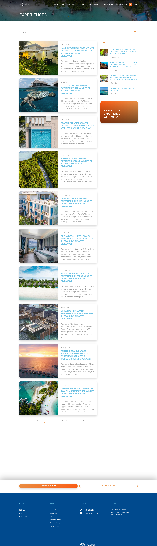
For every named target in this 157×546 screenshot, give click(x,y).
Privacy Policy (55, 522)
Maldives (72, 4)
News (21, 513)
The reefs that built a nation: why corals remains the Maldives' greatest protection (123, 77)
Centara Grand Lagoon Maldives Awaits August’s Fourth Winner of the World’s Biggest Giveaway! (76, 354)
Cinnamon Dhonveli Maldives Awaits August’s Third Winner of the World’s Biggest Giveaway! (77, 392)
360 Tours (22, 509)
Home (56, 4)
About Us (53, 509)
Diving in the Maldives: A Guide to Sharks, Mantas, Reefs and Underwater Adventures (123, 65)
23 (79, 421)
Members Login (95, 4)
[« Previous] (33, 421)
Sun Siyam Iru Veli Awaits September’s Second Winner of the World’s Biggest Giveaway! (76, 277)
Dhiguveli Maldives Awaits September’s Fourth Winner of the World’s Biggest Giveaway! (76, 202)
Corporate (81, 4)
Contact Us (54, 516)
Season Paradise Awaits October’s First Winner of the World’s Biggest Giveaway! (78, 125)
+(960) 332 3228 (88, 509)
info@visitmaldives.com (92, 513)
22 (75, 421)
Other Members (55, 519)
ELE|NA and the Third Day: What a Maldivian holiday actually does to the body (123, 52)
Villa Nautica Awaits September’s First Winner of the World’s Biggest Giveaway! (77, 314)
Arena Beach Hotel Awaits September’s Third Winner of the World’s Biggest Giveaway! (77, 239)
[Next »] (83, 421)
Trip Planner (47, 486)
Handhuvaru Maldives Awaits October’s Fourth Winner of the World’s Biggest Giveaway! (77, 51)
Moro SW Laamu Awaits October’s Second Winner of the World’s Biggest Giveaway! (76, 162)
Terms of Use (55, 526)
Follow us (120, 4)
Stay (62, 4)
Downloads (23, 516)
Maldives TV (108, 4)
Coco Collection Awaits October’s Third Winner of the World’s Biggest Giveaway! (75, 89)
